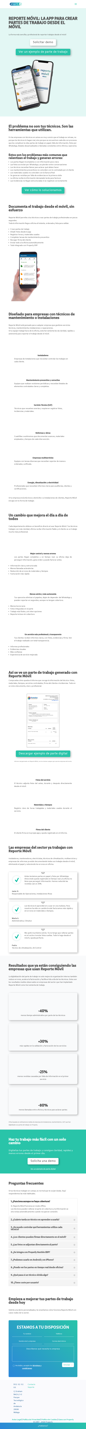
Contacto (31, 1384)
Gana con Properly (66, 1420)
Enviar (67, 1365)
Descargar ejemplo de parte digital (43, 754)
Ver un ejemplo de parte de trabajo (43, 52)
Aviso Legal (16, 1420)
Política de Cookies (49, 1420)
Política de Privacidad (32, 1420)
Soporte (31, 1387)
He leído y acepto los (28, 1367)
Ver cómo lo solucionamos (43, 190)
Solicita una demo (43, 1161)
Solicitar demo (43, 42)
